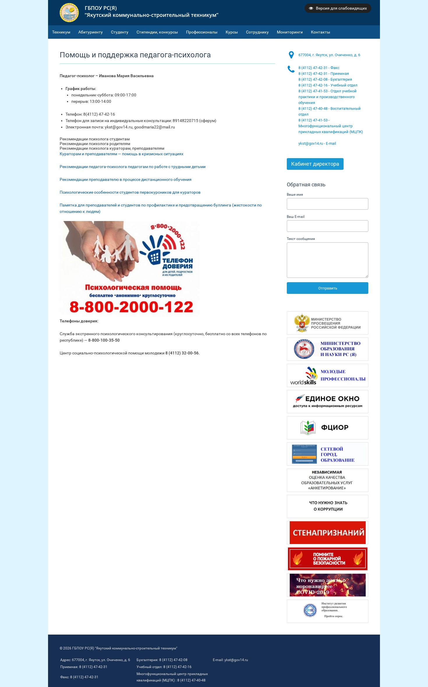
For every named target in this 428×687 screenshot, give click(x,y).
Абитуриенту (90, 32)
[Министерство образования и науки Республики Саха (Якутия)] (327, 349)
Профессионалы (201, 32)
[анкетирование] (327, 480)
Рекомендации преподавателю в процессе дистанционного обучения (126, 179)
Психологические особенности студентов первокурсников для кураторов (130, 192)
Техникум (61, 32)
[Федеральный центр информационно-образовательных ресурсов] (327, 427)
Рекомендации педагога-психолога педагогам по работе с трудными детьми (133, 166)
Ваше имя (295, 194)
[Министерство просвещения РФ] (327, 323)
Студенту (119, 32)
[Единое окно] (327, 401)
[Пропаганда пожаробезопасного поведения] (327, 559)
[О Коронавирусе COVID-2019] (327, 585)
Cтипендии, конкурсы (157, 32)
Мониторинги (290, 32)
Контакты (320, 32)
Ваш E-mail (296, 217)
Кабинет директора (315, 164)
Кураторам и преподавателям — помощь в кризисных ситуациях (121, 153)
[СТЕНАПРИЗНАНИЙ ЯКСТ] (327, 532)
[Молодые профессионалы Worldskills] (327, 375)
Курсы (232, 32)
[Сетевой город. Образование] (327, 454)
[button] (167, 139)
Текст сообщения (301, 239)
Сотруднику (257, 32)
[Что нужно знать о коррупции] (327, 506)
